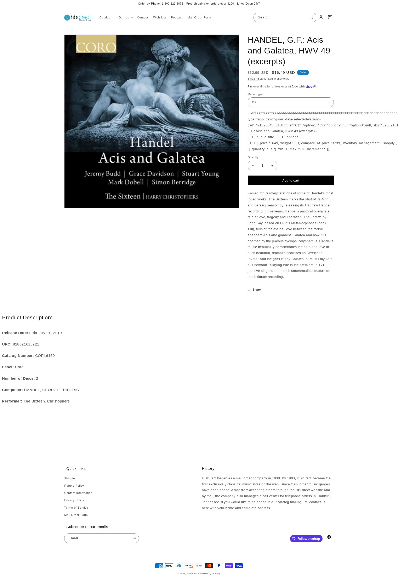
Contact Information (78, 492)
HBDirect (192, 573)
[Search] (311, 17)
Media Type (255, 94)
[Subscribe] (134, 538)
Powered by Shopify (209, 573)
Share (256, 289)
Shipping (253, 78)
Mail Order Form (76, 514)
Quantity (253, 157)
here (205, 508)
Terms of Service (76, 507)
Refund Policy (74, 485)
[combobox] (285, 17)
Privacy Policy (74, 500)
